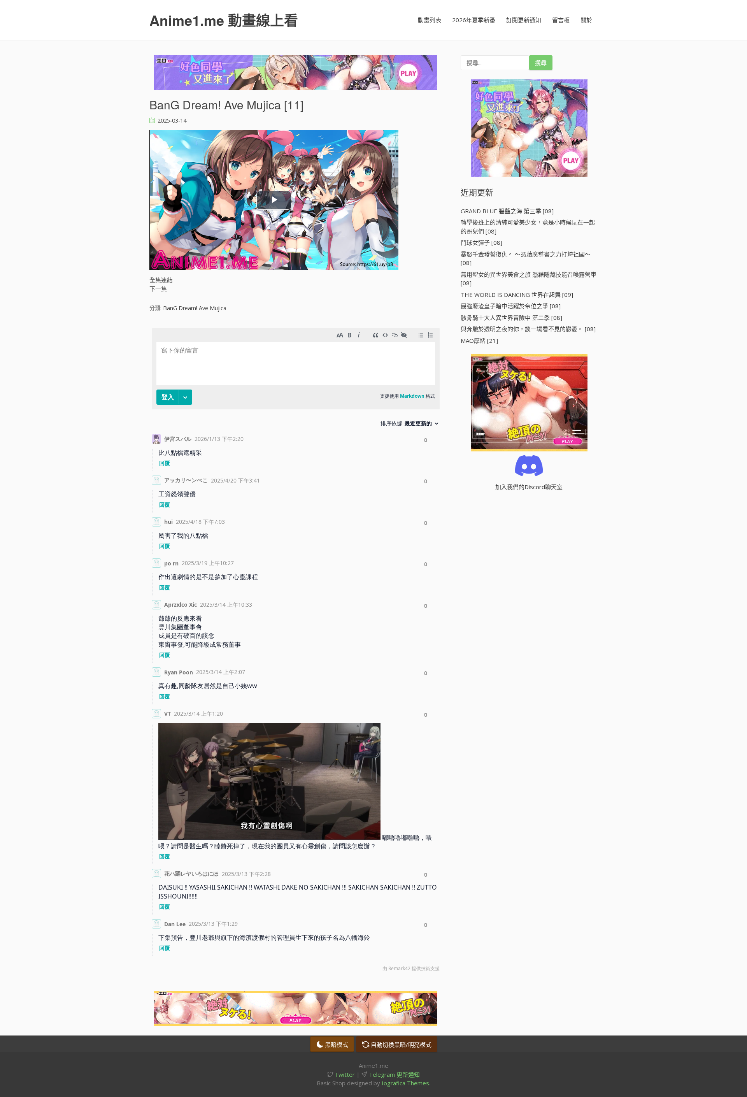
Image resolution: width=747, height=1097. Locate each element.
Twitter (344, 1074)
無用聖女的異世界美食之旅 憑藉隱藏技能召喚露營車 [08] (528, 278)
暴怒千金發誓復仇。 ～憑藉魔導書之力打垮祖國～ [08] (526, 258)
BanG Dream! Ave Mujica (194, 308)
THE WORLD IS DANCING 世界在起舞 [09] (517, 294)
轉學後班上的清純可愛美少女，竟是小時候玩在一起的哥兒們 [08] (528, 226)
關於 (586, 20)
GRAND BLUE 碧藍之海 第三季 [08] (507, 211)
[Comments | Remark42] (295, 651)
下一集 (158, 289)
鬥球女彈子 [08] (481, 242)
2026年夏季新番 (473, 20)
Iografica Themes (405, 1083)
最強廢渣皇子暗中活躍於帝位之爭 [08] (511, 306)
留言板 (561, 20)
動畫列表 (429, 20)
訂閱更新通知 (523, 20)
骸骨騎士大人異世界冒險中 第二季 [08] (511, 317)
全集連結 (161, 280)
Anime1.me (223, 20)
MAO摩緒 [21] (479, 340)
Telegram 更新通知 (393, 1074)
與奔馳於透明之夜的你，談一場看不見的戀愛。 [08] (528, 329)
